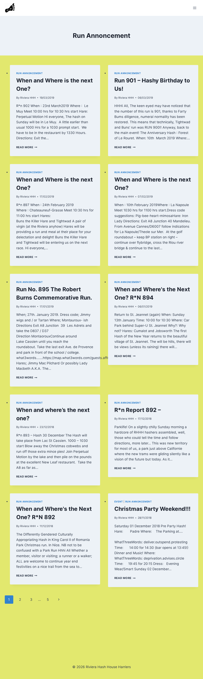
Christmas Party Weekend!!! (152, 508)
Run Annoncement (29, 73)
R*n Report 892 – (137, 410)
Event (118, 501)
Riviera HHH (28, 97)
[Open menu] (194, 8)
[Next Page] (59, 599)
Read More (26, 147)
